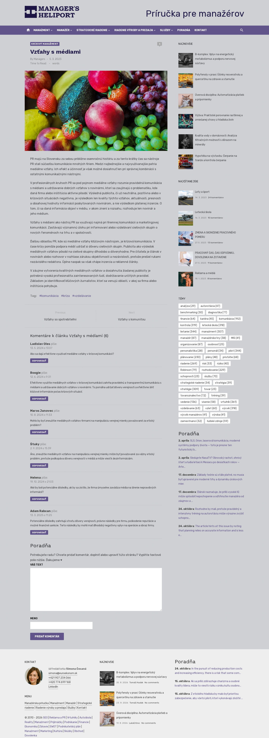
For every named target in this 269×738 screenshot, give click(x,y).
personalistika (191, 350)
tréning (218, 395)
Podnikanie (70, 722)
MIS (235, 338)
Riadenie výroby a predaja (133, 30)
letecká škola (213, 325)
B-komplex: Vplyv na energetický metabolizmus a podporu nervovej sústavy (215, 59)
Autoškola (85, 717)
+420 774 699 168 (59, 682)
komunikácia (50, 296)
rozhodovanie (213, 370)
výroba (218, 414)
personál (215, 350)
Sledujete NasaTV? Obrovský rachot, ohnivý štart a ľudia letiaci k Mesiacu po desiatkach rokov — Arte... (210, 462)
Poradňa (183, 30)
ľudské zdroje (217, 421)
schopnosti (189, 376)
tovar (210, 389)
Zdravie (43, 726)
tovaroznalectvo (193, 395)
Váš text (36, 564)
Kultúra (58, 731)
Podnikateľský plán (69, 726)
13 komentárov (215, 242)
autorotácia (210, 306)
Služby (165, 30)
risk (207, 363)
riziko (223, 363)
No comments (152, 682)
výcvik (229, 408)
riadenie (188, 363)
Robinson (188, 370)
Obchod (78, 731)
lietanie (188, 331)
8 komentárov (215, 278)
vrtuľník (229, 402)
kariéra (207, 318)
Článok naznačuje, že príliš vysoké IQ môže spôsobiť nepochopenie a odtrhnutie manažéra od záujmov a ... (211, 496)
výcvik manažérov (193, 414)
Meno (34, 618)
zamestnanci (191, 421)
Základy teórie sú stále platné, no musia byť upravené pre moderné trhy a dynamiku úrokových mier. (211, 479)
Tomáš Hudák (136, 682)
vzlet (211, 408)
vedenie (188, 402)
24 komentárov (216, 197)
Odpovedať (39, 361)
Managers (39, 59)
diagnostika (217, 312)
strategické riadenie (195, 382)
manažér (188, 338)
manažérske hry (213, 338)
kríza (66, 296)
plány (212, 357)
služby (210, 376)
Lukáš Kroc (134, 723)
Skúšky (68, 731)
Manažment (41, 30)
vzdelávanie (82, 296)
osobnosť (216, 344)
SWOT (53, 726)
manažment (212, 331)
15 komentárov (215, 217)
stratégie (189, 389)
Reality (29, 722)
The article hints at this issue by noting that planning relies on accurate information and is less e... (210, 531)
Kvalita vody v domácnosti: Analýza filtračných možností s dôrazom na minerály (216, 140)
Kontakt (201, 30)
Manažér (63, 30)
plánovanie (190, 357)
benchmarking (191, 312)
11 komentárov (215, 263)
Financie (84, 722)
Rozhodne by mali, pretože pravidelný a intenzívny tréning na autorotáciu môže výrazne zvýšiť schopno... (211, 513)
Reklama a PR (57, 717)
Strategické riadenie (91, 30)
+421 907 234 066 (59, 677)
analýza (187, 306)
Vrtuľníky (72, 717)
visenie (209, 402)
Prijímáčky (57, 722)
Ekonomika (31, 726)
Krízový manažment (44, 44)
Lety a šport (202, 191)
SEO (45, 717)
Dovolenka (31, 735)
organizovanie (191, 344)
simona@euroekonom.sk (62, 673)
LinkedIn (53, 686)
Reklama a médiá (205, 273)
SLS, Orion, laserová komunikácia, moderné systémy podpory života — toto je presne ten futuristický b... (209, 445)
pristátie (230, 357)
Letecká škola (203, 212)
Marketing (46, 731)
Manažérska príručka (37, 703)
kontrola (188, 325)
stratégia (223, 382)
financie (187, 318)
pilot (235, 350)
